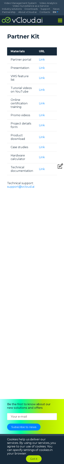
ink (43, 68)
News (56, 8)
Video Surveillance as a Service (31, 5)
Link (42, 59)
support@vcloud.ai (20, 186)
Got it (33, 458)
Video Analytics (48, 3)
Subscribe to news (23, 427)
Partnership (8, 12)
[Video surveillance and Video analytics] (22, 20)
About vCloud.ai (27, 12)
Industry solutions (12, 8)
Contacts (44, 12)
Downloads (31, 8)
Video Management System (20, 3)
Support (45, 8)
